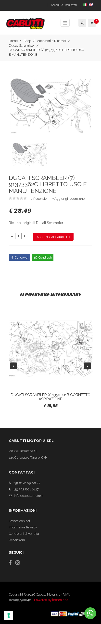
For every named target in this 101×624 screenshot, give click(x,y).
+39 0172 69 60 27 (26, 483)
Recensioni (17, 540)
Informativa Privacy (23, 527)
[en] (91, 5)
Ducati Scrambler (22, 45)
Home (13, 41)
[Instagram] (17, 562)
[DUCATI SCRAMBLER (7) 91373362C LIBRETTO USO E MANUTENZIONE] (50, 105)
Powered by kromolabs (51, 600)
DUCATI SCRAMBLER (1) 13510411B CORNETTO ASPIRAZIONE (50, 397)
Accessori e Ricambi (51, 41)
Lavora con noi (19, 521)
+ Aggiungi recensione (68, 198)
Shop (27, 41)
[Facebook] (10, 562)
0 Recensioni (40, 198)
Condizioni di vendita (24, 534)
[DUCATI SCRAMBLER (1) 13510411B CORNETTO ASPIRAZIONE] (50, 348)
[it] (85, 5)
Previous (13, 365)
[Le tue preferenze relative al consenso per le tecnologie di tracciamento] (8, 615)
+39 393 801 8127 (26, 489)
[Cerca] (82, 23)
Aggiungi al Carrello (53, 237)
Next (87, 365)
